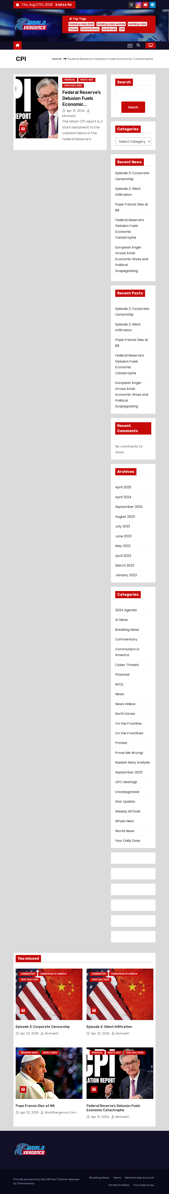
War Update (125, 801)
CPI (122, 29)
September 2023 (128, 506)
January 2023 (126, 575)
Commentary (126, 639)
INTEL (119, 684)
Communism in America (127, 652)
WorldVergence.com (60, 1112)
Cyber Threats (127, 664)
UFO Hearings (126, 782)
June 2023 (123, 536)
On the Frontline (128, 723)
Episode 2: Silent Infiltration (109, 1027)
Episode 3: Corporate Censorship (43, 1027)
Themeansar (26, 1183)
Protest (121, 742)
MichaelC (51, 1033)
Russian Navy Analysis (132, 762)
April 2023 (123, 555)
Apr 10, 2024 (76, 111)
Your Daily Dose (73, 85)
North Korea (125, 713)
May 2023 (122, 545)
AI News (121, 619)
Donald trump (90, 29)
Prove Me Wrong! (129, 752)
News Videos (125, 704)
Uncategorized (127, 791)
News (119, 694)
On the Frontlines (129, 733)
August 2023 (125, 516)
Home (57, 59)
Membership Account (139, 1178)
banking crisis (137, 24)
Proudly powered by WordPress (35, 1179)
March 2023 (124, 565)
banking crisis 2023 (81, 24)
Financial (69, 79)
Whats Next (86, 79)
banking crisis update (111, 24)
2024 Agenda (126, 610)
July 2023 (122, 526)
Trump (73, 29)
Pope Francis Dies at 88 (35, 1106)
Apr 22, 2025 (30, 1033)
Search (124, 82)
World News (124, 831)
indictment (109, 29)
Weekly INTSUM (127, 811)
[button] (139, 45)
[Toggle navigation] (130, 45)
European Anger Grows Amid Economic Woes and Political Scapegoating (131, 259)
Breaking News (127, 629)
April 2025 (123, 487)
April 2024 (123, 497)
